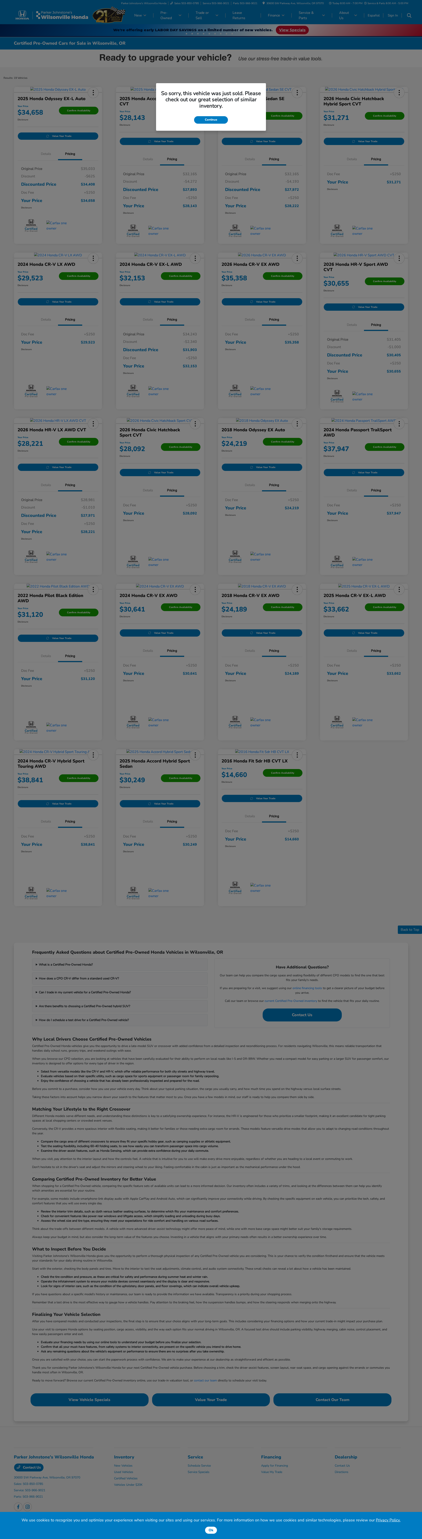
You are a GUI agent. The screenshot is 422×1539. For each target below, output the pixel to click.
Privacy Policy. (388, 1520)
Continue (211, 120)
